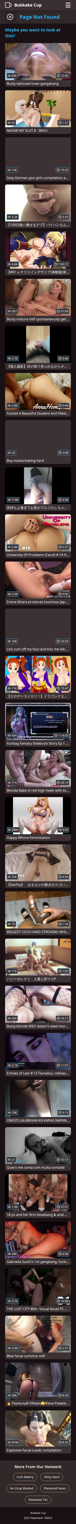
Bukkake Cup (28, 5)
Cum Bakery (25, 1477)
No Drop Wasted (21, 1488)
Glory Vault (52, 1477)
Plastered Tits (38, 1500)
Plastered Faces (55, 1488)
